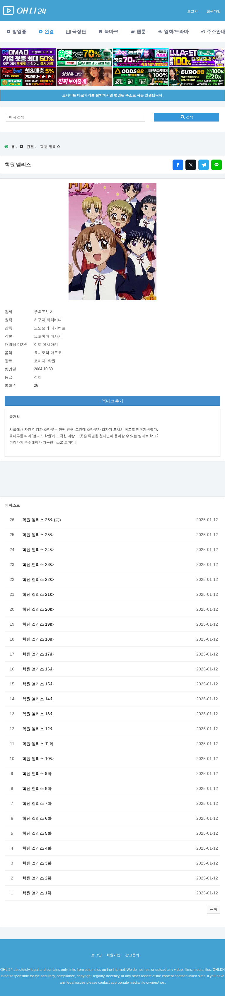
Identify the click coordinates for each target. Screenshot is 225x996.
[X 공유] (190, 165)
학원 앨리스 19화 (38, 624)
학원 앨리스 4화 (37, 848)
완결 (48, 31)
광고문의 (132, 955)
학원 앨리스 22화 (38, 579)
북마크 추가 (112, 400)
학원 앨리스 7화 (37, 803)
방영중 (18, 31)
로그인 (192, 11)
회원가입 (214, 11)
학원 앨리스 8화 (37, 788)
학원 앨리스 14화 (38, 698)
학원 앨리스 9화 (37, 773)
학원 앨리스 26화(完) (41, 519)
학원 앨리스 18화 (38, 639)
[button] (213, 909)
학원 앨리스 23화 (38, 564)
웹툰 (140, 31)
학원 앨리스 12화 (38, 728)
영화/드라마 (176, 31)
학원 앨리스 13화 (38, 713)
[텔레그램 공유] (203, 165)
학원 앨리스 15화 (38, 684)
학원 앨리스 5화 (37, 833)
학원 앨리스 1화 (37, 893)
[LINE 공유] (216, 165)
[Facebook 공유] (178, 165)
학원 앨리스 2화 (37, 878)
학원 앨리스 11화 (37, 743)
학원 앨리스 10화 (38, 758)
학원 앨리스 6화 (37, 818)
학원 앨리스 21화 (38, 594)
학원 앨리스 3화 (37, 863)
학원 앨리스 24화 (38, 549)
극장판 (78, 31)
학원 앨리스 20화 (38, 609)
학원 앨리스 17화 (38, 654)
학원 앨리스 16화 (38, 669)
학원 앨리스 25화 (38, 534)
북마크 (110, 31)
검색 (189, 117)
